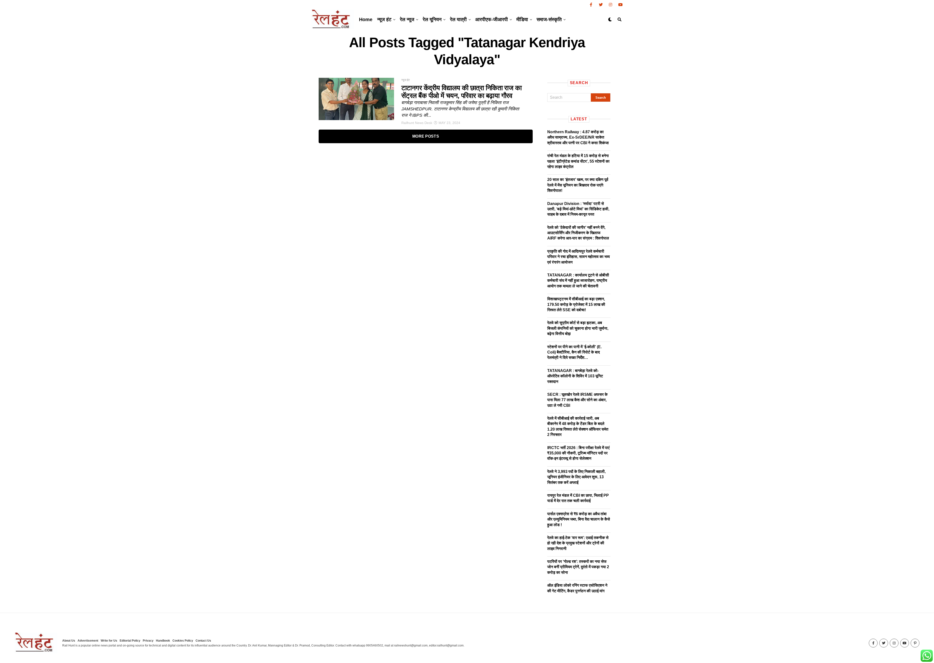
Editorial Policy (130, 640)
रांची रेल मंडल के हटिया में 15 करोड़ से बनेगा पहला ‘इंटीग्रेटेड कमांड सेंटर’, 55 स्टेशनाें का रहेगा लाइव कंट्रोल (578, 161)
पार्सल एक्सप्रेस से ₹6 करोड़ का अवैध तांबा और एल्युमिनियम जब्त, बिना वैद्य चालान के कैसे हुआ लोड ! (578, 519)
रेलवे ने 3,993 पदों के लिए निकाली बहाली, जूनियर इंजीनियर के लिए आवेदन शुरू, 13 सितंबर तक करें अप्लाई (576, 477)
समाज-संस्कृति (549, 19)
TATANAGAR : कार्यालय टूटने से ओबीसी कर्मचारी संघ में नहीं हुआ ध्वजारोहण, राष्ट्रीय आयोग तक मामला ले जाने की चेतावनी (578, 280)
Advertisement (88, 640)
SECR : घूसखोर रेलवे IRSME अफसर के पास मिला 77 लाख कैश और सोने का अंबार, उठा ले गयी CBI (577, 399)
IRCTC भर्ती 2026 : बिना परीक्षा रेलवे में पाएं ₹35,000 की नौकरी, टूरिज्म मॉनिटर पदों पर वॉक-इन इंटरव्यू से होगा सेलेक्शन (578, 453)
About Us (68, 640)
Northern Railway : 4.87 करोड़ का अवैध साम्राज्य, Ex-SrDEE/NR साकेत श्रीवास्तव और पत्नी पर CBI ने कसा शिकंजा (578, 137)
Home (365, 19)
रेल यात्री (458, 19)
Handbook (163, 640)
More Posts (425, 136)
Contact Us (203, 640)
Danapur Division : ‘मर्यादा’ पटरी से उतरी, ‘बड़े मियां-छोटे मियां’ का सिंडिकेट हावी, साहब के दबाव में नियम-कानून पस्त (578, 209)
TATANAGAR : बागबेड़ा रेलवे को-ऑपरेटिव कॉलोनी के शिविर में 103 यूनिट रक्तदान (575, 376)
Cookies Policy (182, 640)
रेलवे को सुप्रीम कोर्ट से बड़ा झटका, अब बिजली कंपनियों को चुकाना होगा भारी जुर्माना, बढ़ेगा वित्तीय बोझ (577, 328)
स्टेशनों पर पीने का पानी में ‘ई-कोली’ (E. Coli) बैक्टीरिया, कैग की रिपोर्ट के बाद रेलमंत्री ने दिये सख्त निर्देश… (574, 352)
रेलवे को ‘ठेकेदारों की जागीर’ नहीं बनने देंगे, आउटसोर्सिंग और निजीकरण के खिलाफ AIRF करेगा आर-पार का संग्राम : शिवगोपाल (578, 232)
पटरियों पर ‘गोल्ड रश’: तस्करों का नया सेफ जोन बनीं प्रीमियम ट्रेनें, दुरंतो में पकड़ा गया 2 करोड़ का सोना (578, 567)
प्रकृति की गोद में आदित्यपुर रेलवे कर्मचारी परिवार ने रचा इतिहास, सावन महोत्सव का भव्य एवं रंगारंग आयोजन (578, 256)
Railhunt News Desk (416, 123)
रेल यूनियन (432, 19)
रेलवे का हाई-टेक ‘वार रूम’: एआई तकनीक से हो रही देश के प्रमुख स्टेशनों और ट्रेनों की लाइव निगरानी (578, 543)
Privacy (148, 640)
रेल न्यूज (407, 19)
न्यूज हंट (384, 19)
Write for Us (109, 640)
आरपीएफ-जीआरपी (491, 19)
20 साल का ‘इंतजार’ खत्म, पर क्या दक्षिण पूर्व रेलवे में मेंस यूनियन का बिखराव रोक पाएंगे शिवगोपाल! (577, 185)
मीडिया (522, 19)
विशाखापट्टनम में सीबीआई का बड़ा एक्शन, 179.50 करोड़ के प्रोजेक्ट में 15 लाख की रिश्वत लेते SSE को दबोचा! (576, 304)
